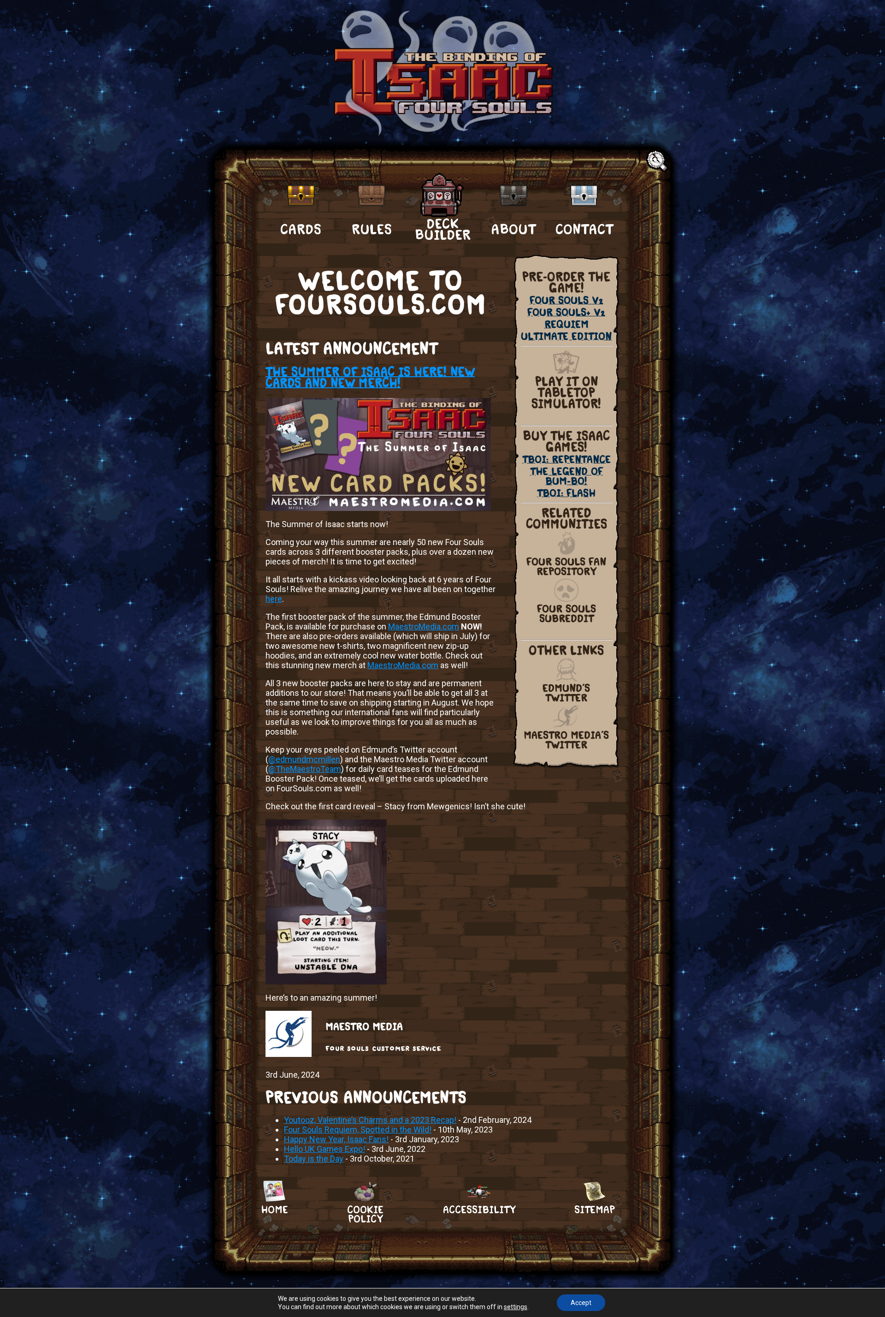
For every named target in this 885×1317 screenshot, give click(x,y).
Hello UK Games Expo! (324, 1149)
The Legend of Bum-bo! (566, 476)
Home (274, 1210)
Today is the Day (313, 1158)
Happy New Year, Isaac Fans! (336, 1139)
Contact (584, 229)
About (513, 229)
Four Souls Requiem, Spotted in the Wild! (357, 1129)
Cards (300, 229)
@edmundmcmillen (304, 759)
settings (515, 1307)
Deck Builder (443, 228)
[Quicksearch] (658, 161)
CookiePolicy (365, 1210)
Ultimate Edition (566, 336)
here (274, 599)
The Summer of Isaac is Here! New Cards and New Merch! (370, 377)
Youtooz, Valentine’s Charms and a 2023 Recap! (370, 1120)
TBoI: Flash (566, 493)
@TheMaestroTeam (304, 769)
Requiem (566, 324)
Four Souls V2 (566, 300)
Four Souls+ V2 (566, 312)
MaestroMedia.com (423, 626)
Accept (581, 1302)
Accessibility (479, 1210)
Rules (372, 229)
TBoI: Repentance (566, 459)
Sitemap (594, 1210)
